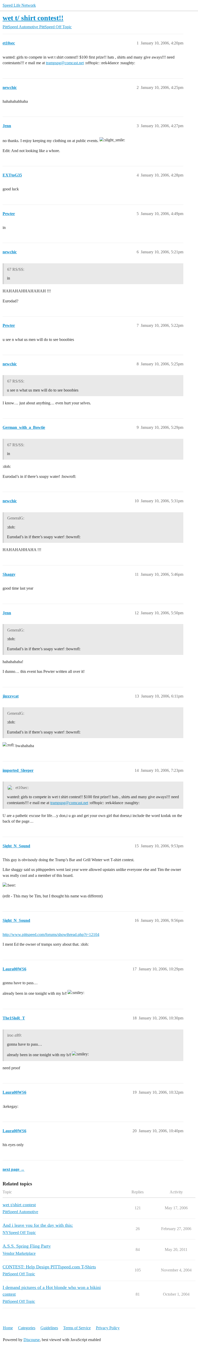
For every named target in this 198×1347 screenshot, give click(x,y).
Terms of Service (77, 1328)
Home (8, 1328)
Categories (26, 1328)
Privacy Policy (108, 1328)
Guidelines (49, 1328)
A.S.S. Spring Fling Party (27, 1246)
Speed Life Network (19, 5)
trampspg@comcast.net (65, 63)
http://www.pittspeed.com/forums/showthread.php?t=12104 (51, 934)
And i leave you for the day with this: (38, 1225)
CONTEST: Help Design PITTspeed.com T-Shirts (49, 1266)
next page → (13, 1169)
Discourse (31, 1339)
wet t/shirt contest (19, 1204)
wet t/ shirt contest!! (33, 18)
